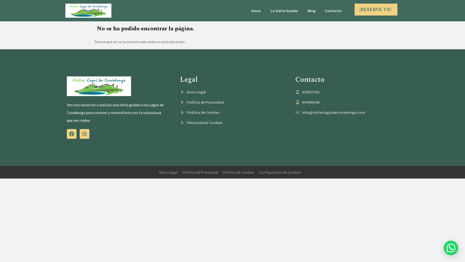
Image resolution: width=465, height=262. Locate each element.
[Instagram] (84, 134)
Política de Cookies (238, 172)
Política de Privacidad (200, 172)
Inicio (256, 10)
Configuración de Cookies (280, 172)
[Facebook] (72, 134)
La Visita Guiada (284, 10)
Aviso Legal (168, 172)
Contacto (333, 10)
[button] (451, 248)
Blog (311, 10)
